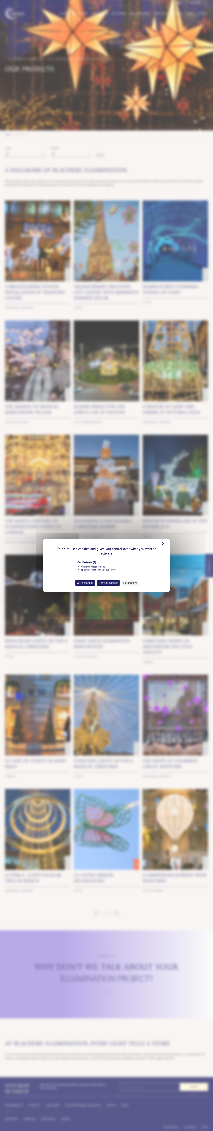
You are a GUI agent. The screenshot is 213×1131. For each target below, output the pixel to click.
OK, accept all (85, 582)
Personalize (130, 582)
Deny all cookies (108, 582)
